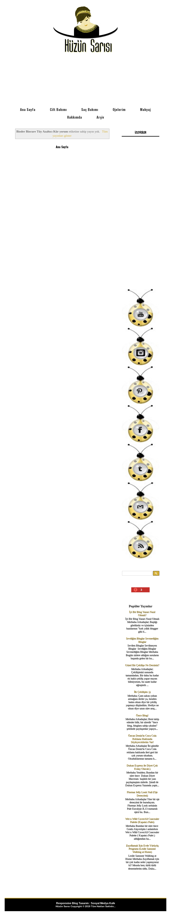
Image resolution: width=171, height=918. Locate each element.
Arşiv (100, 117)
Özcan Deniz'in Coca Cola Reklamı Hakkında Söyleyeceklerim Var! (142, 738)
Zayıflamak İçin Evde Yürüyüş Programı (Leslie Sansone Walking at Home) (142, 848)
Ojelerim (119, 109)
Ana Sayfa (27, 109)
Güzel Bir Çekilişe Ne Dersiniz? (142, 665)
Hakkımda (74, 117)
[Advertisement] (85, 80)
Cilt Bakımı (58, 109)
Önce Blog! (142, 715)
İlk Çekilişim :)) (142, 691)
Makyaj (145, 109)
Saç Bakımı (89, 109)
